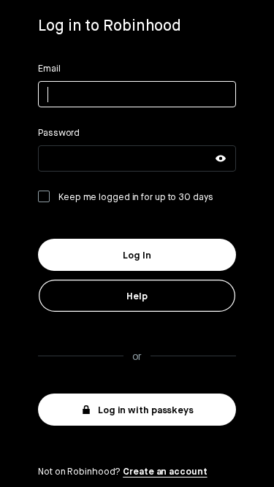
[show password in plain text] (220, 158)
